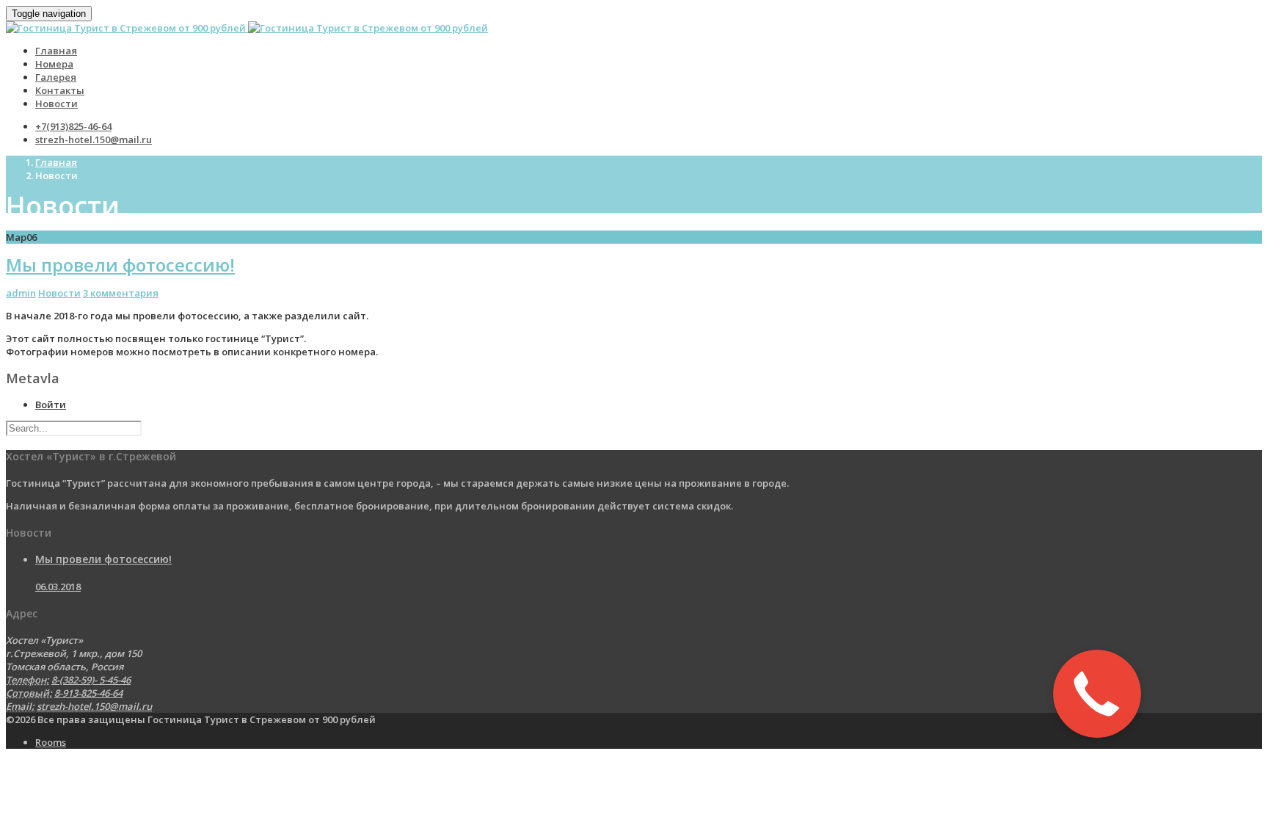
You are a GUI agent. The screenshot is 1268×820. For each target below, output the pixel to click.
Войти (50, 404)
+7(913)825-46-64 (73, 126)
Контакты (59, 90)
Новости (56, 103)
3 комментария (120, 293)
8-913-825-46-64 (88, 693)
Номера (54, 63)
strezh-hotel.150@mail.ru (93, 139)
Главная (56, 50)
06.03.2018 (58, 586)
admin (21, 293)
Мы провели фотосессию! (120, 265)
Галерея (55, 77)
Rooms (50, 742)
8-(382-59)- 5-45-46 (91, 679)
